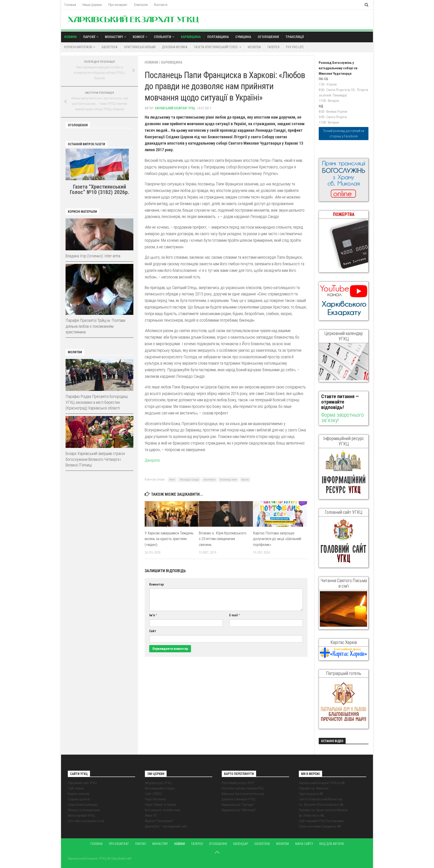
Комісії (138, 37)
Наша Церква (92, 5)
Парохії (89, 37)
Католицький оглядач (160, 788)
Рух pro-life (295, 47)
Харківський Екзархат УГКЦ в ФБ (322, 783)
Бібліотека (110, 47)
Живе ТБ (151, 815)
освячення (209, 479)
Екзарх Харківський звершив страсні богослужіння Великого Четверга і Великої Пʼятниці (95, 459)
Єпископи (141, 5)
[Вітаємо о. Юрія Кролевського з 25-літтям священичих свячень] (226, 513)
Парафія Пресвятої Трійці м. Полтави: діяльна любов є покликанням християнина (96, 326)
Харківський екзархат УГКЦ (175, 108)
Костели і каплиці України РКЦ (243, 788)
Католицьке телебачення (162, 810)
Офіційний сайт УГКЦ (82, 783)
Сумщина (243, 37)
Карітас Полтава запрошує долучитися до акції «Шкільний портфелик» (277, 539)
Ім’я (153, 615)
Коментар (156, 584)
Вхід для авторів (331, 844)
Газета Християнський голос (216, 47)
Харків (245, 479)
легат (172, 479)
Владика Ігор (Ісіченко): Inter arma (93, 255)
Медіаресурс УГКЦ (158, 783)
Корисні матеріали (78, 47)
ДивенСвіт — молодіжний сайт (166, 826)
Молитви (254, 47)
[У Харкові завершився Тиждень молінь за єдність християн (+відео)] (172, 513)
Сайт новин (76, 788)
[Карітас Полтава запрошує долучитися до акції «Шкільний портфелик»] (280, 513)
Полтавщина (218, 37)
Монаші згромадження (84, 810)
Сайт (152, 631)
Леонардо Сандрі (189, 479)
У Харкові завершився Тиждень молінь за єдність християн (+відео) (169, 539)
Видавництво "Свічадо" (238, 805)
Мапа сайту (304, 844)
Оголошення (268, 37)
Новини (70, 37)
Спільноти (162, 37)
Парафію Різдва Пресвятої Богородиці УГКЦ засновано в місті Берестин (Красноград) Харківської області (97, 402)
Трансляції (294, 37)
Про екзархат (117, 5)
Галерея (273, 47)
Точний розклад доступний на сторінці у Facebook (343, 133)
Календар (240, 844)
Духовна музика (174, 47)
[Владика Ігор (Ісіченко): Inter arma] (99, 234)
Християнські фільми (140, 47)
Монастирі (114, 37)
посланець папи (228, 479)
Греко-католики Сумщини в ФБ (320, 826)
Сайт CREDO (153, 794)
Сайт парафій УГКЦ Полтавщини (321, 821)
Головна (70, 5)
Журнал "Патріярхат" (159, 821)
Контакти (160, 5)
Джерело (152, 460)
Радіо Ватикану (155, 799)
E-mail (234, 615)
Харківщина (191, 37)
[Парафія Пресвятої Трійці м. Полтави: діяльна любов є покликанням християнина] (99, 289)
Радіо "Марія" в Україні (160, 805)
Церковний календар (83, 805)
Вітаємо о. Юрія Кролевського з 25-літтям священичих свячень (222, 539)
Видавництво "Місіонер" (239, 810)
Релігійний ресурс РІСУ (238, 783)
